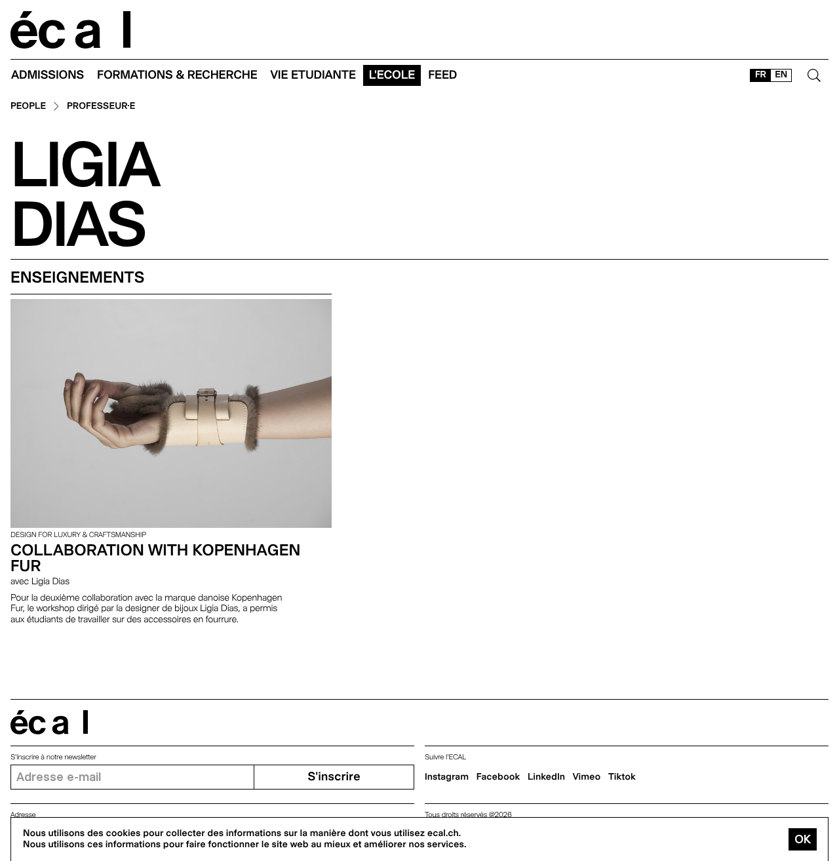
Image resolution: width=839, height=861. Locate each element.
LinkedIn (546, 777)
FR (760, 75)
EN (781, 75)
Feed (442, 75)
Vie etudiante (313, 75)
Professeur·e (101, 106)
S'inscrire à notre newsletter (53, 757)
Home (70, 30)
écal (49, 722)
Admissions (47, 75)
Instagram (447, 777)
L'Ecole (392, 75)
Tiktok (622, 777)
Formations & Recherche (177, 75)
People (28, 106)
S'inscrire (333, 777)
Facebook (498, 777)
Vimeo (587, 777)
